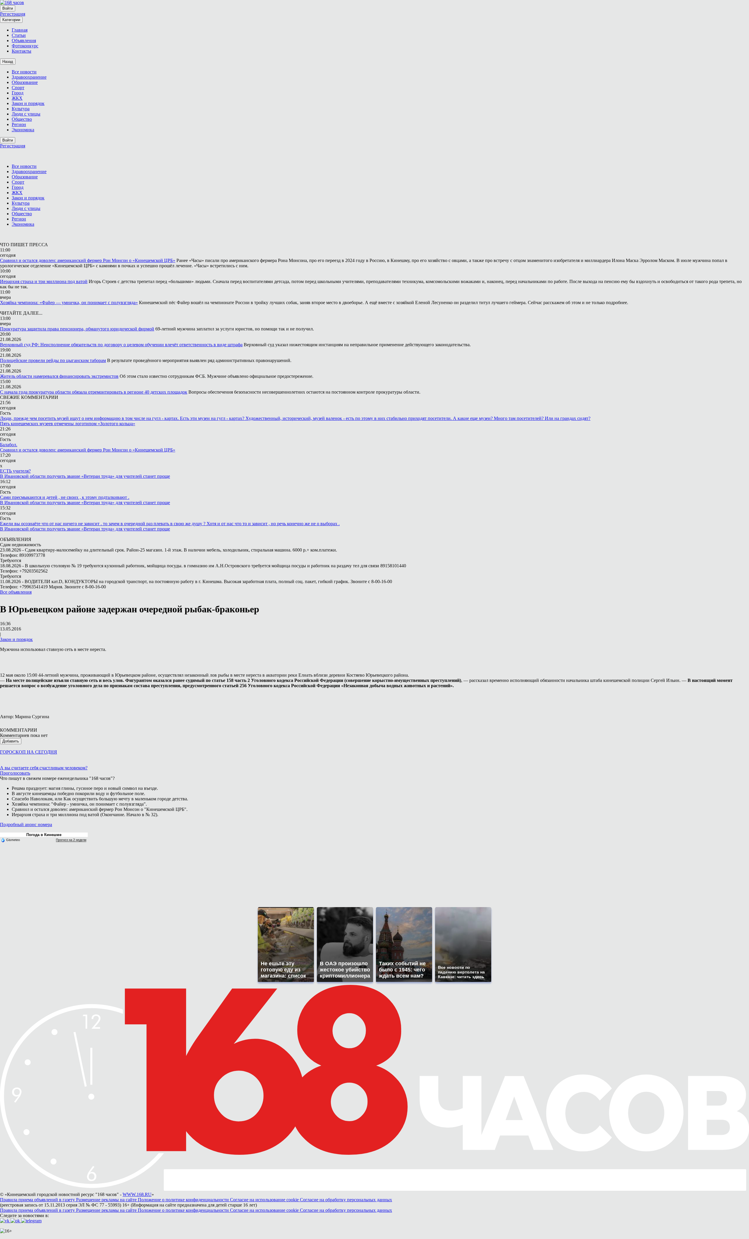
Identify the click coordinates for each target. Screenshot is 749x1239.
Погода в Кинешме (43, 835)
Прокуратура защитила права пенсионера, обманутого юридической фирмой (77, 328)
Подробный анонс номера (26, 824)
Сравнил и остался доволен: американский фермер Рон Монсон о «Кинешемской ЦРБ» (87, 260)
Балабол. (8, 444)
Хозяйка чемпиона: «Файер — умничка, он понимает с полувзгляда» (69, 302)
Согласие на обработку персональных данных (346, 1199)
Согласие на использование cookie (265, 1199)
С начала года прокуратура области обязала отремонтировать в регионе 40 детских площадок (93, 392)
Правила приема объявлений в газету (38, 1199)
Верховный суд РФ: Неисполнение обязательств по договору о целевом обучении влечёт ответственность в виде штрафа (121, 344)
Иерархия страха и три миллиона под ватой (43, 281)
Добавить (10, 741)
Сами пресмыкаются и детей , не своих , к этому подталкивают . (64, 497)
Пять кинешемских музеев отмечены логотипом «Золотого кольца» (67, 423)
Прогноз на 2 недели (71, 840)
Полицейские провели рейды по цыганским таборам (53, 360)
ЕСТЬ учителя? (15, 470)
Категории (11, 20)
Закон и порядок (16, 639)
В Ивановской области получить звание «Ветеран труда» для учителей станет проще (85, 476)
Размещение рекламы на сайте (107, 1199)
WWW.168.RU (137, 1194)
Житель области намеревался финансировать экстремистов (59, 376)
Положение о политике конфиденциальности (184, 1199)
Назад (7, 61)
